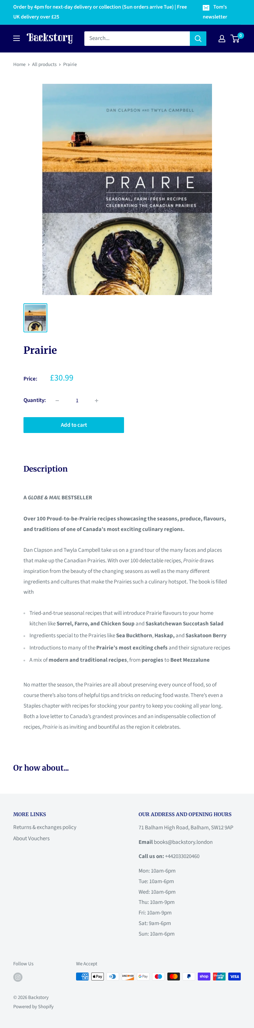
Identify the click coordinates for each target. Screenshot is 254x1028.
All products (44, 64)
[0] (235, 39)
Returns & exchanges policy (44, 827)
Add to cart (74, 425)
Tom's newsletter (215, 11)
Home (19, 64)
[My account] (222, 38)
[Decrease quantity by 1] (57, 401)
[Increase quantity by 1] (97, 401)
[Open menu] (16, 38)
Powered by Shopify (33, 1006)
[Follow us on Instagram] (17, 977)
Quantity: (34, 400)
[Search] (198, 38)
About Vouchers (31, 839)
